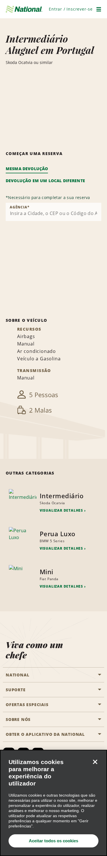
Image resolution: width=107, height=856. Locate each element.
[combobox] (53, 212)
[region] (53, 803)
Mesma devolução (27, 168)
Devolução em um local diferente (45, 180)
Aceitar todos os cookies (53, 840)
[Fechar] (95, 761)
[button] (71, 9)
